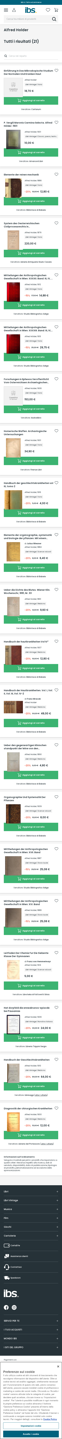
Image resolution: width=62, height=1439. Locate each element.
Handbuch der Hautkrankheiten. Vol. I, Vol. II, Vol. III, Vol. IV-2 (28, 692)
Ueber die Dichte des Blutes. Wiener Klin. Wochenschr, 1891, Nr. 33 (27, 591)
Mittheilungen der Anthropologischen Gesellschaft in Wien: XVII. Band (26, 851)
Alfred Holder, (30, 180)
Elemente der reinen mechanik (21, 174)
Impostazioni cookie (31, 1425)
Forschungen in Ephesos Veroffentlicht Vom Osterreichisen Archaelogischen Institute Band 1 (26, 381)
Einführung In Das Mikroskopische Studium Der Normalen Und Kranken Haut (28, 72)
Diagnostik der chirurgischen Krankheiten (28, 1108)
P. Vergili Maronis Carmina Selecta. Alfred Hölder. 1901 (28, 124)
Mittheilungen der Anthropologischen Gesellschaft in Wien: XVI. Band (26, 902)
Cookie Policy (50, 1419)
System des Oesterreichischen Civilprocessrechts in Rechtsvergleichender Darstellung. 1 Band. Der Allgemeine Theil (28, 225)
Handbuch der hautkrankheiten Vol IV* (26, 641)
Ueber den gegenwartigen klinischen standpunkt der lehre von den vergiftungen (25, 747)
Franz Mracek (34, 698)
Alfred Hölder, (30, 131)
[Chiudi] (58, 1366)
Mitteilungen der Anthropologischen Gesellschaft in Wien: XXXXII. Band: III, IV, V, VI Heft (28, 277)
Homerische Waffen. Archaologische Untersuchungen (25, 433)
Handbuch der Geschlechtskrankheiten (27, 1059)
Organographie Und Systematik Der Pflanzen (25, 799)
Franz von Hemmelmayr (39, 961)
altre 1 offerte (41, 1095)
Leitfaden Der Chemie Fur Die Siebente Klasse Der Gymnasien (26, 954)
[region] (31, 1400)
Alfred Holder (30, 79)
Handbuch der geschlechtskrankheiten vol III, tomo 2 (28, 484)
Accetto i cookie (31, 1433)
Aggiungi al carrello (33, 100)
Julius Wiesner (34, 543)
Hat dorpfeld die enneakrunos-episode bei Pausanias (27, 1009)
